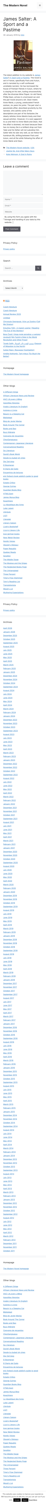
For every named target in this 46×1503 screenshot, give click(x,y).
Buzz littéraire (9, 432)
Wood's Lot (8, 589)
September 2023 (10, 731)
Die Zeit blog (8, 461)
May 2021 (7, 833)
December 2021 (10, 808)
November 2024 (10, 679)
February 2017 (9, 1020)
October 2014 (9, 1123)
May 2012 (7, 1229)
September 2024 (10, 687)
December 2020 (10, 852)
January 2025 (9, 672)
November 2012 (10, 1207)
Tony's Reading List (11, 581)
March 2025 (8, 665)
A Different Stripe (10, 392)
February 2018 (9, 976)
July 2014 (7, 1134)
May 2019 (7, 921)
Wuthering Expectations (13, 592)
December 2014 (10, 1115)
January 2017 (9, 1024)
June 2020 (7, 874)
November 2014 (10, 1119)
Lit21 (5, 516)
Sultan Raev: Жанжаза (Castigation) (18, 350)
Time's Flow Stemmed (12, 578)
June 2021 (7, 830)
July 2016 (7, 1046)
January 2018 (9, 980)
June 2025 (7, 654)
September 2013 (10, 1170)
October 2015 (9, 1079)
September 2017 (10, 994)
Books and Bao (9, 429)
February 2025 (9, 668)
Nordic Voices (9, 541)
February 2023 (9, 756)
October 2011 (9, 1251)
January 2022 (9, 804)
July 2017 (7, 1002)
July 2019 (7, 914)
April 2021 (7, 837)
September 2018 (10, 950)
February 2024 (9, 712)
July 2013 (7, 1178)
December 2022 (10, 764)
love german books (11, 534)
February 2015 (9, 1108)
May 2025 (7, 657)
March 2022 (8, 797)
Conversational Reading (13, 447)
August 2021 (8, 822)
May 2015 (7, 1097)
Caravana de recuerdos (13, 436)
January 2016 (9, 1068)
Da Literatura (8, 451)
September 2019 (10, 906)
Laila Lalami (8, 508)
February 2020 (9, 888)
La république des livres (13, 505)
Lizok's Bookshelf (10, 527)
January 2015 (9, 1112)
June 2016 (7, 1049)
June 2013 (7, 1181)
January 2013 (9, 1199)
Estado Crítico (9, 483)
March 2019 (8, 928)
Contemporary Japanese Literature (18, 443)
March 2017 (8, 1016)
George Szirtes (9, 486)
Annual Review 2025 (12, 314)
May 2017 (7, 1009)
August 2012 (8, 1218)
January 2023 (9, 760)
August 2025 (8, 646)
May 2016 (7, 1053)
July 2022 (7, 782)
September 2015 (10, 1082)
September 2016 (10, 1038)
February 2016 (9, 1064)
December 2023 (10, 720)
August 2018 (8, 954)
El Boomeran (8, 465)
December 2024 (10, 676)
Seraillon (7, 556)
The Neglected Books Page (15, 567)
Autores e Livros (10, 410)
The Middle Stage (11, 560)
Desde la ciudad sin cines (14, 458)
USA (32, 148)
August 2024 (8, 690)
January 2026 (9, 632)
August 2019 (8, 910)
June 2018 (7, 961)
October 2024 (9, 683)
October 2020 (9, 859)
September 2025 (10, 643)
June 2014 (7, 1137)
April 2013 (7, 1188)
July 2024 (7, 694)
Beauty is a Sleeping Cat (13, 414)
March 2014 (8, 1148)
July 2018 (7, 958)
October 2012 (9, 1210)
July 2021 (7, 826)
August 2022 (8, 778)
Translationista (9, 585)
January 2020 (9, 892)
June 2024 (7, 698)
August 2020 (8, 866)
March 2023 (8, 753)
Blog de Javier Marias (12, 421)
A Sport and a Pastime (20, 78)
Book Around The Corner (13, 425)
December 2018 (10, 939)
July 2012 (7, 1221)
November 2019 (10, 899)
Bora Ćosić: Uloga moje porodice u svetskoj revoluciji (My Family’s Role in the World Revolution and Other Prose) (21, 337)
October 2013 (9, 1167)
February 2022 (9, 800)
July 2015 (7, 1090)
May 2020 (7, 877)
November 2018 (10, 943)
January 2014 (9, 1156)
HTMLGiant (8, 494)
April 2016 (7, 1057)
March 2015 (8, 1104)
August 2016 (8, 1042)
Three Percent (9, 574)
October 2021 (9, 815)
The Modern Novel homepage (16, 374)
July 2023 (7, 738)
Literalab (7, 519)
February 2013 (9, 1196)
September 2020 (10, 863)
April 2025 (7, 661)
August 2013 (8, 1174)
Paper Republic (9, 549)
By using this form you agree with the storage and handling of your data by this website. (22, 219)
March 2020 (8, 885)
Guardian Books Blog (12, 490)
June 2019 (7, 917)
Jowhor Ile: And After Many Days (20, 151)
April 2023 (7, 749)
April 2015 (7, 1101)
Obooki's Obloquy (10, 545)
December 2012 (10, 1203)
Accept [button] (17, 1500)
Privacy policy (9, 249)
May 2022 (7, 789)
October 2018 (9, 947)
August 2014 (8, 1130)
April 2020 (7, 881)
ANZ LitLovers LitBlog (12, 399)
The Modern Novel (15, 5)
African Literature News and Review (18, 396)
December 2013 (10, 1159)
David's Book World (11, 454)
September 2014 (10, 1126)
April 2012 (7, 1232)
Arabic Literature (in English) (15, 407)
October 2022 (9, 771)
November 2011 (10, 1247)
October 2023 (9, 727)
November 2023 (10, 723)
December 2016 (10, 1027)
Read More (33, 1500)
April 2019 (7, 925)
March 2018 (8, 972)
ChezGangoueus (10, 440)
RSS (7, 300)
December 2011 (10, 1243)
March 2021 (8, 841)
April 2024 (7, 705)
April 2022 (7, 793)
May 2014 (7, 1141)
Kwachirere (8, 501)
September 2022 (10, 775)
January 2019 (9, 936)
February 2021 (9, 844)
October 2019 (9, 903)
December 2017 (10, 983)
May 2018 (7, 965)
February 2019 (9, 932)
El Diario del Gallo (10, 469)
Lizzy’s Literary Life (11, 530)
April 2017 (7, 1013)
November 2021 (10, 811)
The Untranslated (10, 571)
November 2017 (10, 987)
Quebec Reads (9, 552)
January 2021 (9, 848)
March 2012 (8, 1236)
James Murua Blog (11, 497)
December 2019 (10, 895)
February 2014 (9, 1152)
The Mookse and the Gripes (15, 563)
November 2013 (10, 1163)
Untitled (6, 318)
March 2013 (8, 1192)
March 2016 (8, 1060)
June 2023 (7, 742)
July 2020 (7, 870)
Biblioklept (7, 418)
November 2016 (10, 1031)
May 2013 (7, 1185)
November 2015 (10, 1075)
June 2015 (7, 1093)
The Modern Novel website (17, 148)
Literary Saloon (9, 523)
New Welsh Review (11, 538)
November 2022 (10, 767)
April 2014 (7, 1145)
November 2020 (10, 855)
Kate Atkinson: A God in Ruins (19, 154)
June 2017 (7, 1005)
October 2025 (9, 639)
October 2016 (9, 1035)
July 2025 (7, 650)
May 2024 (7, 701)
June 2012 (7, 1225)
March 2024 (8, 709)
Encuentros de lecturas (13, 472)
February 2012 (9, 1240)
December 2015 (10, 1071)
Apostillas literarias (11, 403)
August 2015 (8, 1086)
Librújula (7, 512)
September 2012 (10, 1214)
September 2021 (10, 819)
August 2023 (8, 734)
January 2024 (9, 716)
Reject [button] (25, 1500)
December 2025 (10, 635)
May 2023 (7, 745)
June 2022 (7, 786)
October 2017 (9, 991)
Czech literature (10, 307)
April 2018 (7, 969)
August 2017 (8, 998)
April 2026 (7, 628)
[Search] (38, 268)
